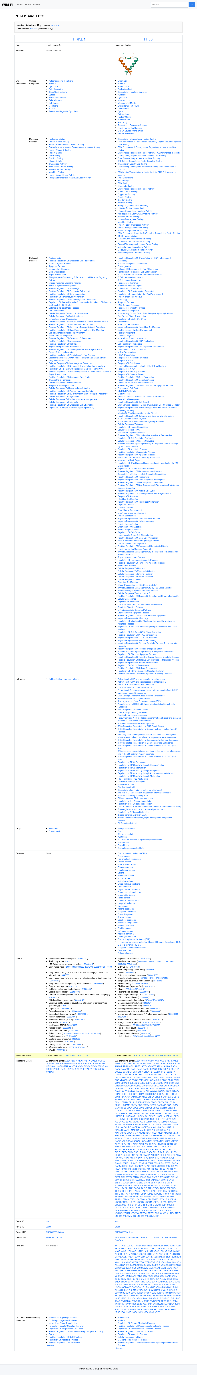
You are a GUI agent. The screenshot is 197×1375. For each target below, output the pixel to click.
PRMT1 (154, 1160)
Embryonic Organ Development (132, 512)
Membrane (53, 105)
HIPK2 (137, 1113)
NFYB (123, 1143)
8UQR (128, 1312)
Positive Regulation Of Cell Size (63, 343)
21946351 (161, 961)
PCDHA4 (141, 1149)
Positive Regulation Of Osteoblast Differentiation (70, 338)
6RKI (163, 1287)
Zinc (120, 831)
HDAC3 (153, 1110)
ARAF (170, 1063)
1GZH (138, 1245)
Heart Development (126, 332)
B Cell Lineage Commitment (130, 277)
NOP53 (148, 1143)
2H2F (161, 1253)
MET (117, 1135)
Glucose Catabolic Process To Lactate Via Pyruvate (141, 396)
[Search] (192, 4)
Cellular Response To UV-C (130, 579)
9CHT (157, 1312)
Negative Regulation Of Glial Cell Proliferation (138, 537)
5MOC (148, 1281)
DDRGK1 (133, 1093)
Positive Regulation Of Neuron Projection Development (73, 299)
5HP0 (147, 1278)
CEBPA (141, 1082)
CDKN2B (125, 1082)
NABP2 (163, 1138)
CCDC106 (119, 1077)
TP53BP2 (176, 1193)
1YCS (129, 1251)
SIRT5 (167, 1177)
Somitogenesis (124, 266)
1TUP (157, 1248)
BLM (135, 1071)
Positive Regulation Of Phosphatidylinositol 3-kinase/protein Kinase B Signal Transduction (80, 373)
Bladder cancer (124, 928)
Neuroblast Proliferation (128, 324)
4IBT (156, 1270)
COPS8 (118, 1088)
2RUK (161, 1259)
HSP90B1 (152, 1116)
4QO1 (160, 1273)
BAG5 (174, 1066)
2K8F (168, 1256)
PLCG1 (87, 1066)
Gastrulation (123, 321)
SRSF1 (147, 1182)
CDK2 (147, 1080)
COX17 (125, 1088)
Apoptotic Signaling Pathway (130, 607)
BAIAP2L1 (125, 1069)
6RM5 (133, 1289)
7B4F (177, 1298)
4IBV (166, 1270)
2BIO (172, 1251)
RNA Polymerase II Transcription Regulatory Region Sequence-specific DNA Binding (149, 143)
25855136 (151, 961)
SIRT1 (161, 1177)
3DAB (128, 1265)
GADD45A (161, 1105)
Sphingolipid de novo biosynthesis (64, 678)
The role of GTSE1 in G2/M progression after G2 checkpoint (144, 792)
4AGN (163, 1267)
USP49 (145, 1207)
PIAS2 (143, 1152)
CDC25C (127, 1080)
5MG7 (136, 1281)
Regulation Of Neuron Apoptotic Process (136, 468)
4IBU (161, 1270)
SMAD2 (118, 1179)
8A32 (155, 1303)
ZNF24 (126, 1215)
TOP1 (127, 1193)
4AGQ (118, 1270)
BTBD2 (167, 1071)
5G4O (135, 1278)
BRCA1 (147, 1071)
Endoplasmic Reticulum (128, 105)
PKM (160, 1152)
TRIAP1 (147, 1196)
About (28, 4)
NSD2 (130, 1146)
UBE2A (172, 1199)
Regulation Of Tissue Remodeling (133, 426)
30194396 (155, 1036)
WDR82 (124, 1210)
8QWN (137, 1309)
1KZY (160, 1245)
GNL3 (123, 1107)
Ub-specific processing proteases (132, 712)
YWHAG (119, 1213)
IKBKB (135, 1118)
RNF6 (168, 1168)
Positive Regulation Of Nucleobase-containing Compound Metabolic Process (148, 1344)
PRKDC (133, 1160)
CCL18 (135, 1077)
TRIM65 (118, 1199)
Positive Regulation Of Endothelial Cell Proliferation (71, 260)
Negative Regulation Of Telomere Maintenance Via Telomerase (146, 415)
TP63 (135, 1196)
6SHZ (139, 1292)
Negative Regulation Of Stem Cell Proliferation (138, 662)
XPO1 (161, 1210)
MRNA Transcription (127, 352)
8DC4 (171, 1303)
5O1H (128, 1284)
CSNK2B (129, 1091)
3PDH (172, 1265)
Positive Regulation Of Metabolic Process (136, 1331)
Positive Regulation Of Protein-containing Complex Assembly (76, 1331)
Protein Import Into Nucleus (130, 296)
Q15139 (58, 1237)
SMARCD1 (155, 1179)
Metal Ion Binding (56, 172)
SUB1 (158, 1185)
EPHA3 (132, 1102)
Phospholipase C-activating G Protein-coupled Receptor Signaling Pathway (78, 278)
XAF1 (155, 1210)
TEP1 (129, 1190)
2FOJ (133, 1253)
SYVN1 (118, 1188)
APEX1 (150, 1063)
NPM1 (155, 1143)
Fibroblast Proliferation (128, 498)
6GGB (172, 1284)
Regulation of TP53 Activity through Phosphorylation (141, 764)
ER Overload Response (128, 310)
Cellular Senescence (127, 598)
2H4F (166, 1253)
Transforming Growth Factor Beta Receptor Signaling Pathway (145, 313)
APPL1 (157, 1063)
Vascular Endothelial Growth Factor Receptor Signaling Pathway (77, 357)
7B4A (149, 1298)
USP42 (138, 1207)
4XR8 (117, 1276)
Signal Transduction (57, 274)
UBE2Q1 (164, 1202)
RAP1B (147, 1166)
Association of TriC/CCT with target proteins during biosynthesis (146, 703)
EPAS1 (71, 1063)
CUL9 (148, 1091)
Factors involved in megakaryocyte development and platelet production (145, 819)
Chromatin (122, 80)
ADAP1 (74, 1060)
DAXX (168, 1091)
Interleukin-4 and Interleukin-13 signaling (136, 723)
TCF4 (173, 1188)
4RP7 (171, 1273)
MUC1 (123, 1138)
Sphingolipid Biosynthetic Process (64, 307)
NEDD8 (156, 1141)
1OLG (172, 1245)
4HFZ (134, 1270)
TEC (124, 1190)
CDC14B (119, 1080)
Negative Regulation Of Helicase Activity (136, 521)
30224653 (76, 1038)
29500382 (67, 1027)
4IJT (122, 1273)
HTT (117, 1118)
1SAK (140, 1248)
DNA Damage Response (128, 304)
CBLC (166, 1074)
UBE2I (126, 1202)
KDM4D (164, 1121)
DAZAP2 (175, 1091)
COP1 (131, 1085)
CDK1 (141, 1080)
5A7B (128, 1276)
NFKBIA (174, 1141)
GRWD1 (148, 1107)
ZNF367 (175, 1055)
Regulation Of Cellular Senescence (133, 665)
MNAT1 (140, 1135)
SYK (82, 1069)
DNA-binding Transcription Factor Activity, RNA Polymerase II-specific (149, 152)
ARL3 (131, 1066)
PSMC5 (118, 1163)
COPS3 (145, 1085)
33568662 (66, 1008)
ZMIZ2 (178, 1213)
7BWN (134, 1301)
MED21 (168, 1132)
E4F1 (165, 1096)
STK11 (134, 1185)
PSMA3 (168, 1160)
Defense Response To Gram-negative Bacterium (70, 363)
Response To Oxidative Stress (131, 307)
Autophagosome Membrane (61, 80)
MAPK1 (127, 1129)
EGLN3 (127, 1099)
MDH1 (135, 1132)
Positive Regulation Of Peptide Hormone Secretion (71, 390)
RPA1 (173, 1168)
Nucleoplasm (123, 86)
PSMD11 (127, 1163)
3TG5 (134, 1267)
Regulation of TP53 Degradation (132, 767)
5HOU (141, 1278)
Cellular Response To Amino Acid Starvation (68, 313)
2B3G (156, 1251)
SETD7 (129, 1177)
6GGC (118, 1287)
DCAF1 (118, 1093)
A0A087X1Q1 (147, 1237)
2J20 (158, 1256)
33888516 (144, 991)
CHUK (125, 1085)
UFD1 (132, 1204)
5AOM (168, 1276)
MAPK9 (67, 1066)
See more (50, 1345)
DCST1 (125, 1093)
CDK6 (164, 1080)
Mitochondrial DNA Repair (129, 460)
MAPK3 (151, 1129)
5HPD (152, 1278)
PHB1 (130, 1152)
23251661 (73, 1030)
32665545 (149, 969)
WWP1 (149, 1210)
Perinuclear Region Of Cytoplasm (63, 111)
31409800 (77, 1044)
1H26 (144, 1245)
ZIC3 (172, 1213)
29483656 (76, 1033)
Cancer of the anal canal (128, 900)
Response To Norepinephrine (61, 385)
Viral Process (124, 393)
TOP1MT (135, 1193)
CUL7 (142, 1091)
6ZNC (123, 1298)
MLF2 (134, 1135)
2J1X (143, 1256)
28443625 (88, 963)
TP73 (140, 1196)
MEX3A (123, 1135)
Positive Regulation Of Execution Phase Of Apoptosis (142, 615)
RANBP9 (139, 1166)
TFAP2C (144, 1190)
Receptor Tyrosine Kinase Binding (133, 205)
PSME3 (142, 1163)
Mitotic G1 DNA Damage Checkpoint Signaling (138, 413)
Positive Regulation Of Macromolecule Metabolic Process (143, 1325)
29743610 (145, 983)
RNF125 (131, 1168)
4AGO (169, 1267)
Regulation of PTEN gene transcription (135, 800)
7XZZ (139, 1303)
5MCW (124, 1281)
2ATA (151, 1251)
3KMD (150, 1265)
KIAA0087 (172, 1121)
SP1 (132, 1182)
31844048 (79, 1019)
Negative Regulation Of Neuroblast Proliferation (139, 327)
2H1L (150, 1253)
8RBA (167, 1309)
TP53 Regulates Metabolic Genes (133, 709)
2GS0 (145, 1253)
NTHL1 (137, 1146)
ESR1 (172, 1102)
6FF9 (156, 1284)
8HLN (156, 1306)
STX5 (153, 1185)
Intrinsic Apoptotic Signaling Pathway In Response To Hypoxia (145, 651)
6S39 (117, 1292)
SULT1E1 (166, 1185)
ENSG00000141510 (124, 1232)
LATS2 (175, 1124)
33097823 (145, 958)
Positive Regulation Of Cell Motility (64, 1342)
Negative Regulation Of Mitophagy (133, 618)
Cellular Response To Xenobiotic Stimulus (136, 571)
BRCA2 (154, 1071)
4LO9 (132, 1273)
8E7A (128, 1306)
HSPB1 (176, 1116)
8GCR (140, 1306)
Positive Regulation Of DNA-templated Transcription (141, 482)
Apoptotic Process (57, 266)
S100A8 (149, 1174)
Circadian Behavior (126, 507)
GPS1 (129, 1107)
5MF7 (130, 1281)
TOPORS (158, 1193)
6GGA (166, 1284)
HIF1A (118, 1113)
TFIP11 (159, 1190)
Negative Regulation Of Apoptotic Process (136, 454)
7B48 (139, 1298)
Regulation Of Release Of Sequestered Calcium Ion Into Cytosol (77, 368)
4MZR (154, 1273)
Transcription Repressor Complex (132, 125)
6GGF (136, 1287)
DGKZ (153, 1093)
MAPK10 (135, 1129)
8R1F (156, 1309)
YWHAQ (50, 1071)
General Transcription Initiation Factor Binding (138, 244)
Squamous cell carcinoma (129, 892)
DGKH (66, 1055)
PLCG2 (94, 1066)
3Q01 (178, 1265)
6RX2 (169, 1289)
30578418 (163, 977)
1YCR (123, 1251)
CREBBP (144, 1088)
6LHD (141, 1287)
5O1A (154, 1281)
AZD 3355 (122, 836)
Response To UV (125, 360)
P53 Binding (123, 180)
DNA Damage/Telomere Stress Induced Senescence (141, 695)
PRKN (140, 1160)
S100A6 (141, 1174)
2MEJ (117, 1259)
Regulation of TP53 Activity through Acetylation (139, 770)
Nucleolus (122, 94)
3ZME (145, 1267)
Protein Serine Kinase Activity (62, 174)
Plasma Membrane (57, 97)
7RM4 (123, 1303)
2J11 (132, 1256)
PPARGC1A (153, 1154)
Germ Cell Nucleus (126, 133)
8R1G (161, 1309)
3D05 (163, 1262)
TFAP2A (88, 1069)
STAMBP (169, 1182)
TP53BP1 (167, 1193)
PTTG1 (168, 1163)
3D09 (117, 1265)
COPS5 (49, 1063)
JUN (103, 1063)
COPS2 (101, 1060)
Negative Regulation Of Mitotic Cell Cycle (136, 490)
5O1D (171, 1281)
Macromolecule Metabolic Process (133, 1339)
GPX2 (141, 1107)
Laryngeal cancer (125, 930)
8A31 (150, 1303)
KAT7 (136, 1121)
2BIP (177, 1251)
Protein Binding (55, 152)
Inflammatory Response (59, 268)
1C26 (128, 1245)
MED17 (161, 1132)
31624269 (122, 1016)
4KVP (127, 1273)
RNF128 (139, 1168)
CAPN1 (152, 1074)
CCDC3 (127, 1077)
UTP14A (158, 1207)
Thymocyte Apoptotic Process (131, 557)
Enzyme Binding (125, 202)
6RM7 (139, 1289)
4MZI (149, 1273)
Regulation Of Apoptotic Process (132, 449)
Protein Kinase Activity (59, 141)
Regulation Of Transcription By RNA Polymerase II (140, 293)
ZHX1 (166, 1213)
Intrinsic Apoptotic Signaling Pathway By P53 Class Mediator (145, 587)
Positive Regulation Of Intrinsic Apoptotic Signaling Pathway (145, 673)
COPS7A (57, 1063)
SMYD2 (170, 1179)
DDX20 (141, 1093)
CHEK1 (175, 1082)
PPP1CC (119, 1157)
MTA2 (117, 1138)
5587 (48, 1221)
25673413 (89, 966)
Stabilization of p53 (126, 787)
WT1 (136, 1210)
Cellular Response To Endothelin (63, 401)
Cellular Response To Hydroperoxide (65, 382)
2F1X (122, 1253)
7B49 (144, 1298)
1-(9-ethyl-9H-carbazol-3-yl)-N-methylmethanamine (140, 839)
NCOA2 (136, 1141)
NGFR (129, 1143)
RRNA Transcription (126, 354)
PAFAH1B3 (120, 1149)
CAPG (146, 1074)
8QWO (144, 1309)
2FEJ (128, 1253)
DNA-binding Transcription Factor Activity (136, 188)
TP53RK (128, 1196)
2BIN (167, 1251)
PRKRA (146, 1160)
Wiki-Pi (7, 4)
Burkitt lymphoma (125, 914)
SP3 (136, 1182)
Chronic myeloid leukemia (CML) (132, 853)
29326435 (72, 1024)
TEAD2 (118, 1190)
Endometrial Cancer (126, 894)
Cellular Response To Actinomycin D (134, 593)
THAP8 (174, 1190)
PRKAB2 (170, 1157)
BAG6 (117, 1069)
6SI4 (163, 1292)
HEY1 (176, 1110)
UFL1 (137, 1204)
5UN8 (144, 1284)
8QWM (131, 1309)
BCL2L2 (118, 1071)
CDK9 (117, 1082)
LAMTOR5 (166, 1124)
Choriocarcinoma (125, 867)
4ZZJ (123, 1276)
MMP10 (151, 1055)
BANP (139, 1069)
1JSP (155, 1245)
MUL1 (129, 1138)
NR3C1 (174, 1143)
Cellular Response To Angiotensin (64, 396)
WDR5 (118, 1210)
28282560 (74, 991)
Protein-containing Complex (130, 127)
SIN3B (154, 1177)
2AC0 (134, 1251)
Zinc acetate (123, 842)
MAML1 (154, 1127)
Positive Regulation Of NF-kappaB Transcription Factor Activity (77, 365)
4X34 (177, 1273)
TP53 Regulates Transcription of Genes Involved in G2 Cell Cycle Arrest (147, 747)
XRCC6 (167, 1210)
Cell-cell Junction (56, 100)
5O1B (160, 1281)
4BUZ (123, 1270)
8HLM (151, 1306)
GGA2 (175, 1105)
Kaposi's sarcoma (126, 933)
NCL (123, 1141)
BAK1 (133, 1069)
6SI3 (159, 1292)
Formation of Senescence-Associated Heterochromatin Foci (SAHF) (148, 690)
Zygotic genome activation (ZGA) (132, 814)
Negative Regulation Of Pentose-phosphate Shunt (140, 648)
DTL (149, 1096)
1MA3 (166, 1245)
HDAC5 (78, 1063)
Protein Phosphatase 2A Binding (132, 230)
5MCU (175, 1278)
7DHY (140, 1301)
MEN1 (175, 1132)
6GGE (130, 1287)
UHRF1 (144, 1204)
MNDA (147, 1135)
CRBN (136, 1088)
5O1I (134, 1284)
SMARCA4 (135, 1179)
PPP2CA (138, 1157)
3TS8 (139, 1267)
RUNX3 (174, 1171)
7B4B (155, 1298)
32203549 (143, 997)
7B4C (161, 1298)
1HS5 (149, 1245)
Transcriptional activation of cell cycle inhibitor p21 (140, 789)
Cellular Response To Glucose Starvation (136, 440)
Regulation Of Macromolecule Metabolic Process (139, 1328)
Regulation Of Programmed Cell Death (66, 1328)
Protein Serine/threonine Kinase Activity (66, 144)
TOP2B (150, 1193)
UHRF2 (151, 1204)
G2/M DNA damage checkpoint (131, 781)
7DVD (152, 1301)
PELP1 (118, 1152)
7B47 (134, 1298)
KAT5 (131, 1121)
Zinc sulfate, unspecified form (131, 847)
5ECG (117, 1278)
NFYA (117, 1143)
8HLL (145, 1306)
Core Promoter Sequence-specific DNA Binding (139, 158)
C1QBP (94, 1060)
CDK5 (158, 1080)
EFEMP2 (119, 1099)
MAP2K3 (162, 1127)
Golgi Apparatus (56, 89)
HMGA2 (152, 1113)
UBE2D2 (119, 1202)
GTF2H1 (171, 1107)
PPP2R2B (147, 1157)
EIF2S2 (163, 1099)
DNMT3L (143, 1096)
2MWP (131, 1259)
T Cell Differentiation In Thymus (132, 418)
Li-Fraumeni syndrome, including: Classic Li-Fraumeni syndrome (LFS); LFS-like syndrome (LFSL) (149, 943)
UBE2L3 (140, 1202)
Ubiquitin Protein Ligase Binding (132, 208)
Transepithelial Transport (59, 379)
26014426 (141, 1030)
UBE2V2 (172, 1202)
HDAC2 (146, 1110)
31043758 (134, 966)
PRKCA (118, 1160)
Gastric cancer (124, 861)
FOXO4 (146, 1105)
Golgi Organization (57, 271)
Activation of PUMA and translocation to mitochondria (142, 681)
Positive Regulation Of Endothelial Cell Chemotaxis (71, 404)
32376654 (68, 961)
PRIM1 (163, 1157)
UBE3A (118, 1204)
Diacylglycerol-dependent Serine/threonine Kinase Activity (74, 147)
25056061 (86, 1033)
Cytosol (52, 94)
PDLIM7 (158, 1149)
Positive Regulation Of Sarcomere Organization (70, 377)
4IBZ (117, 1273)
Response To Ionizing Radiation (132, 371)
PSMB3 (176, 1160)
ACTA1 (151, 1060)
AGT (157, 1060)
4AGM (157, 1267)
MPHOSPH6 (156, 1135)
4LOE (138, 1273)
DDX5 (147, 1093)
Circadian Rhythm (126, 335)
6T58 (133, 1295)
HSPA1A (161, 1116)
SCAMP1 (170, 1174)
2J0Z (122, 1256)
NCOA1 (129, 1141)
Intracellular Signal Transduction (63, 318)
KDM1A (148, 1121)
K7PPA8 (166, 1237)
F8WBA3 (50, 1237)
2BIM (162, 1251)
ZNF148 (118, 1215)
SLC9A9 (174, 1177)
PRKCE (49, 1069)
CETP (163, 1082)
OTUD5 (163, 1146)
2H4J (177, 1253)
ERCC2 (146, 1102)
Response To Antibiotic (128, 496)
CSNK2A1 (119, 1091)
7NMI (117, 1303)
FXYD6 (153, 1105)
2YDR (147, 1262)
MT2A (74, 1066)
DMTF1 (118, 1096)
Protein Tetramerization (128, 523)
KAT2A (118, 1121)
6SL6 (122, 1295)
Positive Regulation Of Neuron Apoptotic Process (140, 471)
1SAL (146, 1248)
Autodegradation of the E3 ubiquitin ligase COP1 (139, 701)
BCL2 (159, 1069)
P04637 (173, 1237)
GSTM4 (163, 1107)
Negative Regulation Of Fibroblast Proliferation (138, 501)
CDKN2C (133, 1082)
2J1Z (153, 1256)
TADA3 (125, 1188)
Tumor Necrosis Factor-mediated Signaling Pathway (141, 421)
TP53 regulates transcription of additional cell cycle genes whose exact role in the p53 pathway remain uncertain (149, 752)
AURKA (167, 1066)
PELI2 (172, 1149)
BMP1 (140, 1071)
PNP (133, 1154)
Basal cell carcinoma (127, 919)
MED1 (154, 1132)
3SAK (128, 1267)
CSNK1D (171, 1088)
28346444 (130, 972)
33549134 (131, 963)
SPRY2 (71, 1069)
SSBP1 (154, 1182)
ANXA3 (136, 1063)
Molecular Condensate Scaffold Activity (135, 249)
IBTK (92, 1063)
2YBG (141, 1262)
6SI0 (144, 1292)
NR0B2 (167, 1143)
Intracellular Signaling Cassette (62, 1317)
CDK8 (176, 1080)
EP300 (118, 1102)
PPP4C (155, 1157)
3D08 (179, 1262)
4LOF (143, 1273)
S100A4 (133, 1174)
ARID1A (176, 1063)
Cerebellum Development (129, 399)
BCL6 (125, 1071)
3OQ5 (167, 1265)
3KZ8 (155, 1265)
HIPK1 (131, 1113)
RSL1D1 (167, 1171)
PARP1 (129, 1149)
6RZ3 (174, 1289)
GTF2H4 (118, 1110)
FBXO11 (119, 1105)
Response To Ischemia (128, 282)
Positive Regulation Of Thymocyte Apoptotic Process (141, 562)
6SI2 (154, 1292)
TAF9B (163, 1188)
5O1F (117, 1284)
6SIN (168, 1292)
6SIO (173, 1292)
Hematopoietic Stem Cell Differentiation (135, 535)
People (36, 4)
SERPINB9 (120, 1177)
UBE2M (148, 1202)
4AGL (150, 1267)
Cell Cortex (54, 102)
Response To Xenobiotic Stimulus (133, 357)
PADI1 (170, 1146)
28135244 (145, 977)
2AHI (145, 1251)
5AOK (156, 1276)
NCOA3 (144, 1141)
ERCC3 (154, 1102)
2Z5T (158, 1262)
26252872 (53, 997)
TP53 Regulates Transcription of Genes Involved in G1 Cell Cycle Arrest (147, 758)
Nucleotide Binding (57, 138)
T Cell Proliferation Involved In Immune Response (140, 274)
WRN (131, 1210)
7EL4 (175, 1301)
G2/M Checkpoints (126, 784)
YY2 (137, 1213)
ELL (169, 1099)
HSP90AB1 (142, 1116)
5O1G (123, 1284)
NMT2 (141, 1143)
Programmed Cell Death (128, 388)
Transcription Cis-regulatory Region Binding (137, 138)
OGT (143, 1146)
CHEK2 (118, 1085)
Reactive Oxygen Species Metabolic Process (138, 590)
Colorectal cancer (125, 953)
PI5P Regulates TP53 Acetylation (133, 778)
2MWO (124, 1259)
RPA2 (117, 1171)
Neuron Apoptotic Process (129, 529)
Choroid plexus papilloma (129, 883)
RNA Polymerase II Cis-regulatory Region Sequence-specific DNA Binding (147, 148)
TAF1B (144, 1188)
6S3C (122, 1292)
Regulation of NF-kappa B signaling (133, 812)
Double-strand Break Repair (130, 288)
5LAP (158, 1278)
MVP (135, 1138)
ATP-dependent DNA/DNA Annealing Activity (138, 213)
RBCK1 (161, 1166)
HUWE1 (123, 1118)
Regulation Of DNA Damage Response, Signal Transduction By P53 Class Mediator (148, 464)
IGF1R (98, 1063)
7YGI (145, 1303)
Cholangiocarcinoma (127, 936)
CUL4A (136, 1091)
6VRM (167, 1295)
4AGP (175, 1267)
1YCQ (117, 1251)
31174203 (122, 963)
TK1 (123, 1193)
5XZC (150, 1284)
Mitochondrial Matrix (127, 102)
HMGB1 (159, 1113)
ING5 (152, 1118)
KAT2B (125, 1121)
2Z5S (152, 1262)
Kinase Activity (55, 161)
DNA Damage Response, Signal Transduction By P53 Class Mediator (148, 404)
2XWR (135, 1262)
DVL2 (154, 1096)
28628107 (64, 1022)
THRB (117, 1193)
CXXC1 (154, 1091)
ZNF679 (140, 1215)
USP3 (131, 1207)
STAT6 (127, 1185)
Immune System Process (60, 263)
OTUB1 (149, 1146)
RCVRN (167, 1055)
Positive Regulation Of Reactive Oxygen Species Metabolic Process (148, 659)
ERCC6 (161, 1102)
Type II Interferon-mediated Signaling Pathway (138, 540)
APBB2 (143, 1063)
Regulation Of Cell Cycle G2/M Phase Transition (139, 632)
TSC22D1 (134, 1199)
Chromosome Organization (129, 526)
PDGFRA (150, 1149)
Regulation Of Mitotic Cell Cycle (132, 318)
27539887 (170, 961)
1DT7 (133, 1245)
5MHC (142, 1281)
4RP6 (166, 1273)
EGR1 (133, 1099)
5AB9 (133, 1276)
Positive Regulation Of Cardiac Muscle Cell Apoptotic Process (145, 385)
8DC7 (117, 1306)
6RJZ (152, 1287)
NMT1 (135, 1143)
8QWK (118, 1309)
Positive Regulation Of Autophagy (64, 288)
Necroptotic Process (127, 565)
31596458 (86, 988)
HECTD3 (161, 1110)
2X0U (117, 1262)
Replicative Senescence (128, 601)
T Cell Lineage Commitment (130, 280)
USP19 (164, 1204)
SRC (77, 1069)
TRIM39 (162, 1196)
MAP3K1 (119, 1129)
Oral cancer (123, 905)
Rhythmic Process (126, 504)
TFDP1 (152, 1190)
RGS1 (81, 1055)
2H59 (117, 1256)
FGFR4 (134, 1105)
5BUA (174, 1276)
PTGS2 (155, 1163)
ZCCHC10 (159, 1213)
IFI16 (129, 1118)
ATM (149, 1066)
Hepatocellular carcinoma (129, 889)
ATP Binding (54, 155)
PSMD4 (134, 1163)
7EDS (163, 1301)
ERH (167, 1102)
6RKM (175, 1287)
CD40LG (168, 1077)
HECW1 (169, 1110)
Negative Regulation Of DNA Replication (136, 341)
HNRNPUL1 (120, 1116)
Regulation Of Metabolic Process (132, 1334)
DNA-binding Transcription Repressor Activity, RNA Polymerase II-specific (147, 168)
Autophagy (122, 299)
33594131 (82, 958)
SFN (135, 1177)
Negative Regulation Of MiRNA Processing (137, 640)
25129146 (157, 980)
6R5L (147, 1287)
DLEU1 (174, 1093)
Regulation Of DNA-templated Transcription (137, 291)
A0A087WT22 (121, 1237)
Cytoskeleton (123, 114)
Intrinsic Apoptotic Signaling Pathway (134, 609)
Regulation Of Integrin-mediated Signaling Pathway (71, 407)
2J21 (163, 1256)
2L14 (174, 1256)
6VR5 (161, 1295)
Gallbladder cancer (126, 925)
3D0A (122, 1265)
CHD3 (169, 1082)
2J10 (127, 1256)
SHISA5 (141, 1177)
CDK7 (170, 1080)
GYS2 (125, 1110)
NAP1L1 (171, 1138)
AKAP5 (163, 1060)
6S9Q (133, 1292)
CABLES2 (137, 1074)
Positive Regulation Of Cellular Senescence (137, 668)
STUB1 (146, 1185)
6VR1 (155, 1295)
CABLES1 (128, 1074)
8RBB (173, 1309)
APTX (164, 1063)
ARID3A (118, 1066)
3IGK (139, 1265)
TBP (169, 1188)
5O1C (165, 1281)
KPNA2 (136, 1124)
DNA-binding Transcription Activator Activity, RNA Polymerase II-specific (147, 173)
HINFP (124, 1113)
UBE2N (156, 1202)
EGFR (65, 1063)
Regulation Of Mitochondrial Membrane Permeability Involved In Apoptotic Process (146, 622)
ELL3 (174, 1099)
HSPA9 (168, 1116)
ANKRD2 (119, 1063)
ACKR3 (144, 1060)
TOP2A (143, 1193)
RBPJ (168, 1166)
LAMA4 (158, 1124)
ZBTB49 (143, 1213)
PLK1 (117, 1154)
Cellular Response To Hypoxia (131, 568)
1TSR (152, 1248)
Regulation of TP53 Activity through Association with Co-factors (146, 773)
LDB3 (117, 1127)
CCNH (155, 1077)
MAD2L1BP (126, 1127)
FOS (140, 1105)
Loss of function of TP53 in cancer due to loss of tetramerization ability (149, 806)
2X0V (123, 1262)
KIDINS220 (51, 1066)
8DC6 (177, 1303)
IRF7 (157, 1118)
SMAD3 (126, 1179)
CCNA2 (141, 1077)
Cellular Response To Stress (130, 424)
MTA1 (177, 1135)
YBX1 (174, 1210)
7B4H (123, 1301)
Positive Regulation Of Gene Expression (67, 293)
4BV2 (129, 1270)
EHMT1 (140, 1099)
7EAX (158, 1301)
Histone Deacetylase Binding (130, 219)
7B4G (117, 1301)
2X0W (128, 1262)
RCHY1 (174, 1166)
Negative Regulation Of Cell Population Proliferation (141, 346)
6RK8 (158, 1287)
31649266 (137, 1036)
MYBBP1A (143, 1138)
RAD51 (125, 1166)
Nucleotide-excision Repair (129, 285)
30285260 (67, 1033)
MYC (150, 1138)
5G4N (129, 1278)
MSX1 (171, 1135)
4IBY (176, 1270)
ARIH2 (126, 1066)
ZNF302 (132, 1215)
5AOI (145, 1276)
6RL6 (127, 1289)
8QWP (150, 1309)
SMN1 (164, 1179)
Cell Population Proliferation (130, 343)
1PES (117, 1248)
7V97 (128, 1303)
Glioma (121, 872)
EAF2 (170, 1096)
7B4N (128, 1301)
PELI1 (165, 1149)
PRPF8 (161, 1160)
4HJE (140, 1270)
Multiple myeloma (125, 881)
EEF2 (176, 1096)
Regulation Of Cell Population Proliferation (136, 438)
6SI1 (149, 1292)
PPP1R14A (103, 1066)
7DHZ (146, 1301)
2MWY (137, 1259)
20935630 (70, 966)
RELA (117, 1168)
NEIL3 (163, 1141)
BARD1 (146, 1069)
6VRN (172, 1295)
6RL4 (122, 1289)
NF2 (168, 1141)
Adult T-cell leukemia (127, 864)
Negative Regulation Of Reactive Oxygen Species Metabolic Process (148, 656)
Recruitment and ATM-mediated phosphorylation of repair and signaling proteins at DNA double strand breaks (149, 719)
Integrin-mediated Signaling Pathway (65, 282)
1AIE (123, 1245)
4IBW (171, 1270)
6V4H (143, 1295)
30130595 (69, 1041)
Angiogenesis (55, 257)
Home (19, 4)
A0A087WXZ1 (134, 1237)
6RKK (168, 1287)
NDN (150, 1141)
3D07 (173, 1262)
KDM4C (156, 1121)
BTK (88, 1060)
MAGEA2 (136, 1127)
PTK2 (161, 1163)
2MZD (143, 1259)
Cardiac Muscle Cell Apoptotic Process (135, 382)
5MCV (118, 1281)
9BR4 (145, 1312)
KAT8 (142, 1121)
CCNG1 (148, 1077)
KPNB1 (143, 1124)
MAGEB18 (145, 1127)
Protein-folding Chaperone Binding (133, 227)
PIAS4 (149, 1152)
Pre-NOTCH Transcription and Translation (136, 684)
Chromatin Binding (126, 185)
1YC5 (174, 1248)
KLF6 (122, 1124)
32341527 (152, 975)
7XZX (134, 1303)
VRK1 (165, 1207)
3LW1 (161, 1265)
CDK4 (152, 1080)
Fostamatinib (54, 831)
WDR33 (171, 1207)
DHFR (167, 1093)
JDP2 (168, 1118)
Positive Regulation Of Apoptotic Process (136, 451)
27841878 (154, 977)
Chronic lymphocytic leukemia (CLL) (134, 939)
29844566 (76, 1011)
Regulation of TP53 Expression (131, 762)
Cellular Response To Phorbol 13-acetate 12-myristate (73, 399)
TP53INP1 (119, 1196)
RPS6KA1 (125, 1171)
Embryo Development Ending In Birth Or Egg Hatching (142, 365)
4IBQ (145, 1270)
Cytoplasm (53, 86)
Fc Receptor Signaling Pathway (63, 1320)
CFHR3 (144, 1055)
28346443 (135, 983)
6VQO (149, 1295)
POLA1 (139, 1154)
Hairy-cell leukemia (126, 903)
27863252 (150, 1000)
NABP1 (156, 1138)
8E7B (134, 1306)
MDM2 (142, 1132)
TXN (162, 1199)
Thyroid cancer (124, 917)
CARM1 (160, 1074)
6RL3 (117, 1289)
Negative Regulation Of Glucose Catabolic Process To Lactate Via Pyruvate (147, 644)
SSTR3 (161, 1182)
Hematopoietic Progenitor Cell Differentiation (137, 271)
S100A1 (118, 1174)
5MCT (169, 1278)
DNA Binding (123, 183)
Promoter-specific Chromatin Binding (134, 252)
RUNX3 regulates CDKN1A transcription (135, 798)
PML (128, 1154)
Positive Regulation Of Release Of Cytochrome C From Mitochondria (148, 595)
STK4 (140, 1185)
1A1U (117, 1245)
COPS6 (167, 1085)
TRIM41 (170, 1196)
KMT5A (129, 1124)
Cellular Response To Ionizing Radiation (135, 573)
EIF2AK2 (156, 1099)
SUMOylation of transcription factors (134, 698)
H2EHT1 (157, 1237)
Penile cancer (124, 897)
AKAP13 (82, 1060)
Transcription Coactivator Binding (132, 163)
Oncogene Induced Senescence (132, 692)
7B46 (129, 1298)
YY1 (86, 1055)
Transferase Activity (58, 163)
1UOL (163, 1248)
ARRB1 (138, 1066)
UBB (167, 1199)
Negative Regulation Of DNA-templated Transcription (141, 479)
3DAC (134, 1265)
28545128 (145, 1033)
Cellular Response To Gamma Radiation (135, 576)
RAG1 (132, 1166)
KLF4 (117, 1124)
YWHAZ (126, 1213)
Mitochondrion (124, 100)
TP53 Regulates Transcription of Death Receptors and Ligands (145, 742)
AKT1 (169, 1060)
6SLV (127, 1295)
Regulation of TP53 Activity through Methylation (139, 775)
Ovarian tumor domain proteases (132, 715)
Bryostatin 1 (54, 828)
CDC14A (176, 1077)
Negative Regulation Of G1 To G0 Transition (137, 637)
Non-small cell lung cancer (129, 858)
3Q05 (117, 1267)
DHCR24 (160, 1093)
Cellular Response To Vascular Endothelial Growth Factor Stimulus (78, 321)
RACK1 (64, 1069)
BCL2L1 (166, 1069)
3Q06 (122, 1267)
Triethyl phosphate (126, 834)
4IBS (151, 1270)
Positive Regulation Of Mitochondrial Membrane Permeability (145, 435)
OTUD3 (156, 1146)
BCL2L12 (175, 1069)
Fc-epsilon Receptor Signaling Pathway (66, 1325)
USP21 (171, 1204)
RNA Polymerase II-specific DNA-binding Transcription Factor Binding (149, 233)
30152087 (149, 986)
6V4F (138, 1295)
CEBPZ (148, 1082)
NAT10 (118, 1141)
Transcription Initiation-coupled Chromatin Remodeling (142, 474)
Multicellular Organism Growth (131, 432)
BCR (130, 1071)
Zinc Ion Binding (56, 158)
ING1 (141, 1118)
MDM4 (148, 1132)
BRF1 (160, 1071)
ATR (154, 1066)
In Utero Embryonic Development (132, 263)
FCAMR (126, 1105)
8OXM (168, 1306)
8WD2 (134, 1312)
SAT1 (162, 1174)
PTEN (149, 1163)
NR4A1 (118, 1146)
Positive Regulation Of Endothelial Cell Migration (70, 291)
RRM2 (152, 1171)
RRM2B (159, 1171)
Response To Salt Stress (129, 363)
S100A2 (126, 1174)
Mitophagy (122, 260)
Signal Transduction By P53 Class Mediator (137, 584)
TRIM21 (155, 1196)
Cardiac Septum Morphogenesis (132, 543)
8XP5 (140, 1312)
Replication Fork (125, 89)
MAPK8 (60, 1066)
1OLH (178, 1245)
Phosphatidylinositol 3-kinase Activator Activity (70, 177)
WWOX (142, 1210)
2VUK (166, 1259)
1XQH (169, 1248)
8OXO (173, 1306)
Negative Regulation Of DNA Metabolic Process (139, 518)
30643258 (82, 1013)
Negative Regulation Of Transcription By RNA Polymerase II (144, 257)
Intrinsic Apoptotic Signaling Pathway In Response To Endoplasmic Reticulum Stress (148, 553)
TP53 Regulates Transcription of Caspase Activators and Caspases (148, 739)
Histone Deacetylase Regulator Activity (135, 210)
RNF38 (162, 1168)
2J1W (137, 1256)
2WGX (173, 1259)
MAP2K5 (171, 1127)
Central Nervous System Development (135, 329)
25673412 (82, 1047)
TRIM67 (126, 1199)
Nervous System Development (62, 285)
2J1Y (148, 1256)
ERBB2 (139, 1102)
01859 (117, 1226)
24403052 (142, 961)
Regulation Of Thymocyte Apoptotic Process (138, 559)
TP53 (148, 39)
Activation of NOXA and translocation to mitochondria (141, 678)
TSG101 (143, 1199)
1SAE (129, 1248)
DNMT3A (135, 1096)
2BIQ (117, 1253)
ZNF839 (148, 1215)
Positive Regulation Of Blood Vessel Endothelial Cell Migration (76, 329)
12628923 (54, 25)
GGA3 (118, 1107)
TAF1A (137, 1188)
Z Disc (52, 108)
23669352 (79, 966)
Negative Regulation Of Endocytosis (65, 346)
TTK (149, 1199)
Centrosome (123, 108)
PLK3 (123, 1154)
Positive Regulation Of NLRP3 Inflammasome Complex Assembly (78, 393)
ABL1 (67, 1060)
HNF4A (175, 1113)
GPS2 (135, 1107)
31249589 (146, 1036)
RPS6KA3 (144, 1171)
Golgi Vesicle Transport (59, 360)
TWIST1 (155, 1199)
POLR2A (159, 1055)
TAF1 (131, 1188)
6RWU (163, 1289)
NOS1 (80, 1066)
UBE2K (133, 1202)
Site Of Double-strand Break (130, 130)
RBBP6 (154, 1166)
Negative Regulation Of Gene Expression (136, 379)
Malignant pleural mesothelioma (132, 947)
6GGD (124, 1287)
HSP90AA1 (131, 1116)
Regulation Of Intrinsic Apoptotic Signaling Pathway (141, 670)
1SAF (134, 1248)
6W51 (178, 1295)
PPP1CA (177, 1154)
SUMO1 (174, 1185)
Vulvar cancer (124, 878)
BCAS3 (153, 1069)
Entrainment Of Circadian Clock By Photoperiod (139, 457)
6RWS (157, 1289)
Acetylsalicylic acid (126, 828)
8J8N (162, 1306)
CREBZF (153, 1088)
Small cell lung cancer (127, 922)
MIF (129, 1135)
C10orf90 (119, 1074)
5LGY (163, 1278)
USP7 (151, 1207)
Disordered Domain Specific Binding (134, 241)
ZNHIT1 (155, 1215)
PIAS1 (136, 1152)
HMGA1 (144, 1113)
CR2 (131, 1088)
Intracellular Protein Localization (132, 338)
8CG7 (166, 1303)
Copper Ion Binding (126, 194)
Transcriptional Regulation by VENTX (134, 795)
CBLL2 (173, 1074)
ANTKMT (128, 1063)
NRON (125, 1146)
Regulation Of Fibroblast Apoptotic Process (137, 654)
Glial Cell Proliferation (127, 390)
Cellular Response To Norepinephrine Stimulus (69, 388)
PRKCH (56, 1069)
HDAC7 (85, 1063)
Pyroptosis (122, 706)
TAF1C (151, 1188)
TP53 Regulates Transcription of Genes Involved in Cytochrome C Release (147, 730)
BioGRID (33, 28)
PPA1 (145, 1154)
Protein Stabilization (127, 515)
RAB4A (175, 1163)
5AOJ (150, 1276)
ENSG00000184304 (55, 1232)
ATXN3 (160, 1066)
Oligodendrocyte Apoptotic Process (133, 612)
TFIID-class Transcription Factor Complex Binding (140, 161)
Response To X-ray (126, 368)
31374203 (64, 1005)
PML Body (122, 122)
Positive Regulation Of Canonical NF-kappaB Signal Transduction (78, 327)
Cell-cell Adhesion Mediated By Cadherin (67, 332)
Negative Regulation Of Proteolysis (133, 476)
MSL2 (165, 1135)
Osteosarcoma (124, 950)
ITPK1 (162, 1118)
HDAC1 (139, 1110)
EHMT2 (147, 1099)
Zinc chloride (123, 845)
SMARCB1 (145, 1179)
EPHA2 (125, 1102)
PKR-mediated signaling (128, 823)
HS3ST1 (74, 1055)
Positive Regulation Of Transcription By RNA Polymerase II (75, 349)
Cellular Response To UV (129, 429)
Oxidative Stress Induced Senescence (135, 687)
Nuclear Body (124, 119)
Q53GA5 (119, 1240)
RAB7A (118, 1166)
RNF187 (154, 1168)
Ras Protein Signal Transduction (132, 316)
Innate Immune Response (60, 335)
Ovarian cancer (124, 886)
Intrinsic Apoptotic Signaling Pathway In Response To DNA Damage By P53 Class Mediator (148, 445)
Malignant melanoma (127, 911)
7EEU (169, 1301)
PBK (135, 1149)
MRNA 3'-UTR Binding (127, 191)
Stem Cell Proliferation (128, 582)
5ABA (139, 1276)
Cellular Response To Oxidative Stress (66, 316)
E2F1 (159, 1096)
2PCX (155, 1259)
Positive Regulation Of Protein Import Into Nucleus (71, 324)
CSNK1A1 (162, 1088)
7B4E (172, 1298)
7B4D (166, 1298)
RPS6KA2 (134, 1171)
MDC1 (129, 1132)
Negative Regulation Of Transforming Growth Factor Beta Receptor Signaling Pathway (147, 409)
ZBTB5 (151, 1213)
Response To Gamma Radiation (132, 374)
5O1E (177, 1281)
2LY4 (179, 1256)
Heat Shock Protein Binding (61, 166)
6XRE (117, 1298)
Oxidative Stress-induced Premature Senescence (140, 604)
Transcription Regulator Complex (132, 91)
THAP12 (166, 1190)
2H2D (155, 1253)
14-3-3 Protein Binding (127, 235)
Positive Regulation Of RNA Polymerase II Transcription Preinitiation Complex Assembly (148, 486)
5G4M (123, 1278)
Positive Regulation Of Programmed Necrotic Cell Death (143, 546)
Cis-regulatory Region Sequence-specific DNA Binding (142, 155)
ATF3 (144, 1066)
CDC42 (135, 1080)
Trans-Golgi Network (58, 91)
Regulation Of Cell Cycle (129, 532)
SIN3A (148, 1177)
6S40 (128, 1292)
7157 (117, 1221)
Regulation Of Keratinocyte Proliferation (66, 296)
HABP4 (132, 1110)
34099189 (95, 1033)
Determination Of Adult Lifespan (132, 349)
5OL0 (139, 1284)
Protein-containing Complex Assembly (135, 548)
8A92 (160, 1303)
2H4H (172, 1253)
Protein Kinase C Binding (60, 149)
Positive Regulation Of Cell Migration (65, 1336)
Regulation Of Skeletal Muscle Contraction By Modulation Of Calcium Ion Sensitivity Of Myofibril (80, 303)
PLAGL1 (167, 1152)
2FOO (139, 1253)
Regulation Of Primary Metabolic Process (136, 1323)
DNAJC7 (126, 1096)
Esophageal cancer (126, 869)
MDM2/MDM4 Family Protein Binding (134, 238)
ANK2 (175, 1060)
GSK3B (156, 1107)
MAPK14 (144, 1129)
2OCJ (149, 1259)
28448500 (107, 966)
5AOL (162, 1276)
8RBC (117, 1312)
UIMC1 (158, 1204)
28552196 (98, 966)
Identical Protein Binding (59, 169)
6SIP (179, 1292)
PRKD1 (79, 39)
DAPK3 (161, 1091)
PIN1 (155, 1152)
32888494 (159, 1000)
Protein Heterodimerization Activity (133, 224)
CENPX (156, 1082)
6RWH (145, 1289)
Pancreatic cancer (126, 875)
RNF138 (146, 1168)
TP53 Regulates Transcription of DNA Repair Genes (141, 726)
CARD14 (136, 1055)
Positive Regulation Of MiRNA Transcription (137, 634)
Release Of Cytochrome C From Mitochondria (138, 268)
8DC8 (123, 1306)
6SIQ (117, 1295)
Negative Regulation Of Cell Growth (133, 401)
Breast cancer (124, 856)
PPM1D (168, 1154)
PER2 (124, 1152)
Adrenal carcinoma (126, 908)
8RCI (123, 1312)
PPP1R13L (128, 1157)
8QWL (124, 1309)
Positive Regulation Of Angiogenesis (65, 341)
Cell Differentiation (57, 310)
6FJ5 (161, 1284)
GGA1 (169, 1105)
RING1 (124, 1168)
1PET (123, 1248)
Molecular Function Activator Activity (134, 246)
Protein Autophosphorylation (61, 352)
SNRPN (118, 1182)
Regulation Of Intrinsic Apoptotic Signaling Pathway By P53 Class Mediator (147, 628)
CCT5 (161, 1077)
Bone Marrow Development (130, 510)
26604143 (79, 1000)
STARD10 (119, 1185)
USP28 (101, 1069)
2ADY (140, 1251)
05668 (48, 1226)
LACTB (151, 1124)
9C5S (151, 1312)
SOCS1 (126, 1182)
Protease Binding (125, 177)
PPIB (162, 1154)
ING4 (146, 1118)
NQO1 (161, 1143)
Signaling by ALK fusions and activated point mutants (142, 809)
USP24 (118, 1207)
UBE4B (125, 1204)
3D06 (168, 1262)
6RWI (151, 1289)
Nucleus (52, 83)
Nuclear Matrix (124, 116)
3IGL (144, 1265)
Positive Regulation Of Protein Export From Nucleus (72, 354)
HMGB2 (167, 1113)
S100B (156, 1174)
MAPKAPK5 (120, 1132)
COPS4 (152, 1085)
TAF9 (157, 1188)
